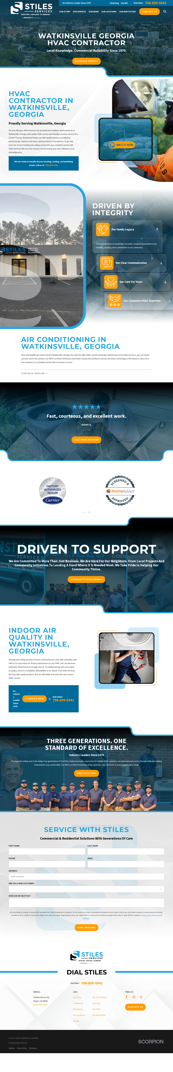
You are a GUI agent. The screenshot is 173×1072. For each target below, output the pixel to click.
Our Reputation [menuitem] (127, 11)
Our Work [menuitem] (94, 11)
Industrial (96, 1003)
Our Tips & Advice (99, 997)
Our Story (77, 997)
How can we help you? (20, 896)
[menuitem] (12, 1048)
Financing (114, 3)
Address (13, 871)
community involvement (86, 579)
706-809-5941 (155, 3)
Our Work (96, 1009)
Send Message (86, 927)
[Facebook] (126, 997)
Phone (12, 858)
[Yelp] (141, 997)
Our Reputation (99, 1015)
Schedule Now (34, 698)
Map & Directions (40, 1004)
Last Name (93, 846)
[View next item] (88, 430)
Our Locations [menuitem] (109, 11)
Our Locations (79, 1015)
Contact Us (149, 11)
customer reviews (86, 440)
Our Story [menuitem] (64, 11)
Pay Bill (124, 3)
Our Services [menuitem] (79, 11)
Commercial (78, 1003)
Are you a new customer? (21, 883)
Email (90, 858)
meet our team (86, 773)
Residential (78, 1009)
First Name (14, 846)
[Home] (31, 10)
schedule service (86, 61)
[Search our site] (165, 11)
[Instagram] (133, 997)
